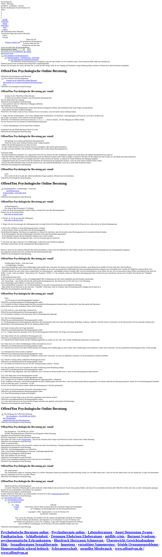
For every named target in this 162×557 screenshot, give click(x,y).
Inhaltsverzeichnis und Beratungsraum (16, 420)
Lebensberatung (100, 532)
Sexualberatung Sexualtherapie (34, 544)
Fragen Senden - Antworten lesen (14, 193)
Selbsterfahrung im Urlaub (9, 51)
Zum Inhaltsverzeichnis (15, 500)
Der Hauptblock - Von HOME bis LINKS (21, 416)
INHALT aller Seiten (24, 52)
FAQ (5, 84)
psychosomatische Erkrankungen (26, 540)
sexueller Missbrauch (96, 548)
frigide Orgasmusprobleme (138, 544)
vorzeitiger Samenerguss (96, 544)
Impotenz (68, 544)
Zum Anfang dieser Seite (12, 498)
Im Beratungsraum (12, 191)
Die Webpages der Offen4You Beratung (25, 60)
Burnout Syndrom (141, 536)
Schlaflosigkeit (37, 536)
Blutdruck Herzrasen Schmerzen (79, 540)
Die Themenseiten (9, 418)
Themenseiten (26, 439)
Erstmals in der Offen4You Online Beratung (21, 80)
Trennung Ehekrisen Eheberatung (77, 536)
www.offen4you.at (14, 552)
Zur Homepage (16, 502)
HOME (5, 20)
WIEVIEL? (5, 26)
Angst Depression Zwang (134, 532)
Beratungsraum (57, 494)
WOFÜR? (5, 22)
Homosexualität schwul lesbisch (25, 548)
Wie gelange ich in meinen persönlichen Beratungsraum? (22, 82)
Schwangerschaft (64, 548)
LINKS (5, 29)
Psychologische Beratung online (25, 532)
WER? (5, 24)
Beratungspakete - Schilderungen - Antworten (23, 58)
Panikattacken (12, 536)
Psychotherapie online (68, 532)
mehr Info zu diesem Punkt (13, 214)
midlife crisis (115, 536)
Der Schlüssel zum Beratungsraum (16, 56)
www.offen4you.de (129, 548)
